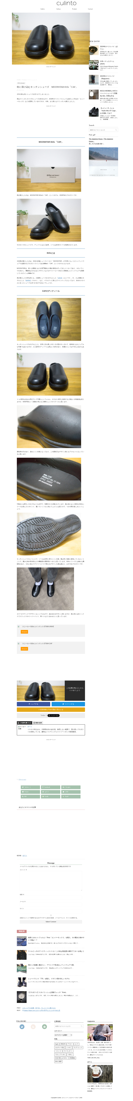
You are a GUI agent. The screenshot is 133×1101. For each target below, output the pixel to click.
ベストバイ (58, 1051)
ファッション (22, 779)
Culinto (43, 9)
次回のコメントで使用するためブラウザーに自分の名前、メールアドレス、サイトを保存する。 (49, 918)
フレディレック (77, 1047)
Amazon (24, 632)
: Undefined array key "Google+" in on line (71, 788)
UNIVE (60, 278)
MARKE (28, 280)
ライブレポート (68, 1051)
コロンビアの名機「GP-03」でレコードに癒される (39, 1008)
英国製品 (72, 1058)
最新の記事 (38, 723)
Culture (58, 9)
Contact (90, 9)
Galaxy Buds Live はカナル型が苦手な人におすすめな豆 (41, 1010)
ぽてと (30, 726)
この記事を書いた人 (25, 723)
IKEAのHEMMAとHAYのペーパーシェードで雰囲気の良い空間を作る (108, 93)
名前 (22, 894)
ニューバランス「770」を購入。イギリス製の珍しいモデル (49, 978)
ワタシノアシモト (60, 1054)
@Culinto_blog (95, 1057)
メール (23, 901)
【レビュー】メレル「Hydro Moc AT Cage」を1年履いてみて (108, 110)
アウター (70, 1044)
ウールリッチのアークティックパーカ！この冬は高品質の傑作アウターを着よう (56, 951)
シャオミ (68, 1047)
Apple (57, 1044)
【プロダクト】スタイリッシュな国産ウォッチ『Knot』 (47, 992)
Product (74, 9)
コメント (23, 869)
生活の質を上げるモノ (61, 1058)
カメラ (76, 1044)
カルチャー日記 (59, 1047)
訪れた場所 (58, 1061)
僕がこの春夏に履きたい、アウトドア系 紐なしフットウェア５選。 (51, 965)
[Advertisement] (50, 72)
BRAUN (63, 1044)
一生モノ (70, 1054)
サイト (22, 908)
